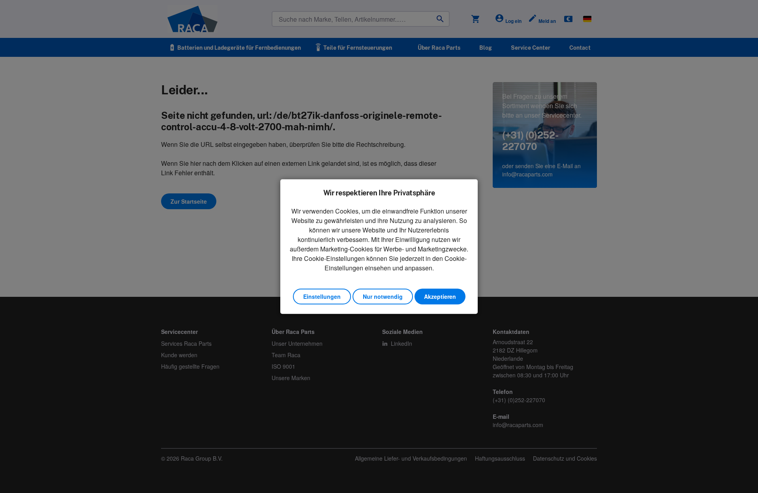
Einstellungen (322, 296)
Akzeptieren (440, 296)
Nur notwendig (383, 296)
